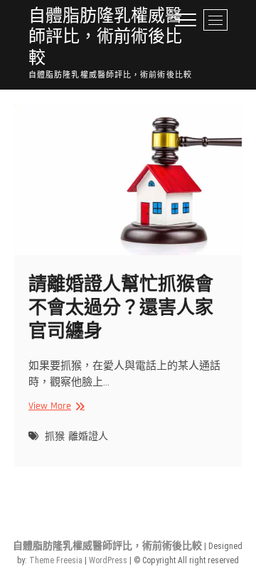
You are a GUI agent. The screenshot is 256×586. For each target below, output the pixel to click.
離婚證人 (88, 436)
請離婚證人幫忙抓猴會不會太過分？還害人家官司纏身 (120, 308)
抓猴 (55, 436)
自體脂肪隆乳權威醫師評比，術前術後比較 (105, 37)
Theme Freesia (55, 560)
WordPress (108, 560)
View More (54, 406)
